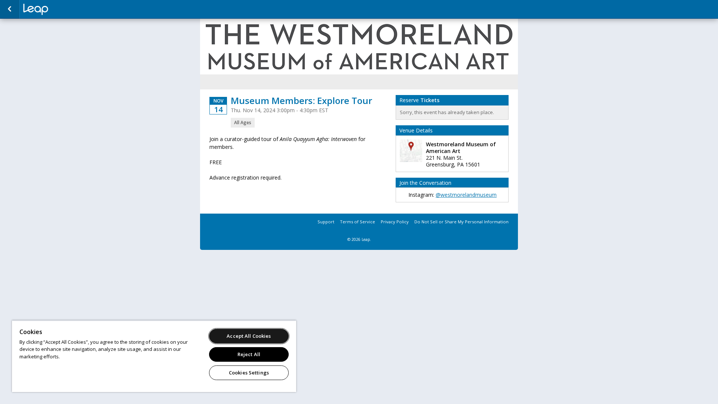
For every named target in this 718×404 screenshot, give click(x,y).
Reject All (248, 354)
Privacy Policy (395, 221)
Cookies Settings (249, 372)
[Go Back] (9, 9)
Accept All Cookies (249, 336)
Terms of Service (357, 221)
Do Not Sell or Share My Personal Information (461, 221)
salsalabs (60, 9)
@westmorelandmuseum (466, 194)
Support (325, 221)
